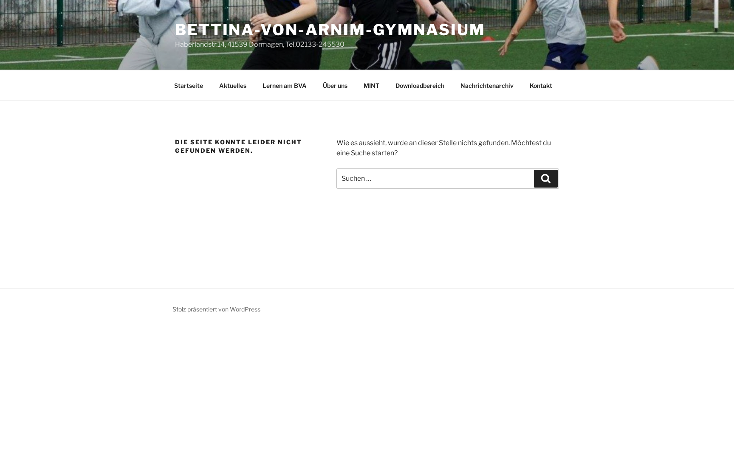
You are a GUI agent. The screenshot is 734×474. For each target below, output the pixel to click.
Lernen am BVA (285, 85)
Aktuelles (232, 85)
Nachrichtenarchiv (487, 85)
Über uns (335, 85)
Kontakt (541, 85)
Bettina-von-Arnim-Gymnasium (330, 29)
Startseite (188, 85)
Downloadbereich (419, 85)
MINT (371, 85)
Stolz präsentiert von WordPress (216, 309)
